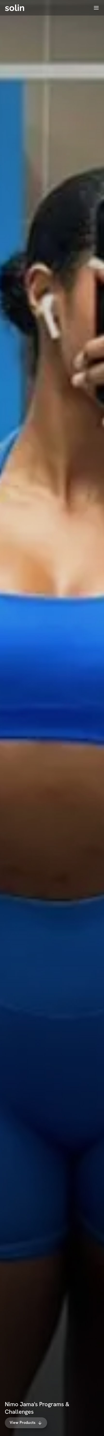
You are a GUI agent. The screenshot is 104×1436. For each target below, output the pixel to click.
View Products (23, 1422)
